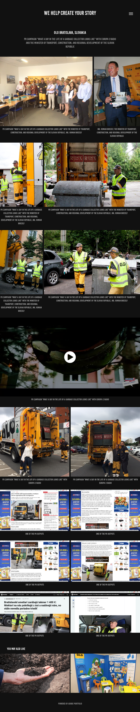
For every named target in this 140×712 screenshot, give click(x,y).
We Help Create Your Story (70, 13)
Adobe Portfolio (75, 703)
